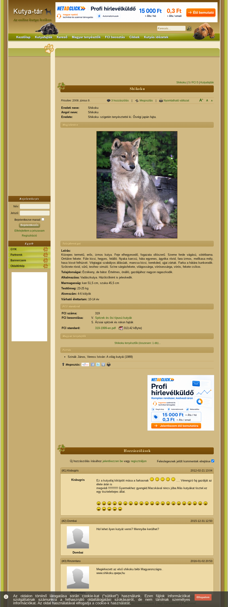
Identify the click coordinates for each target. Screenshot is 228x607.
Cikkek (134, 37)
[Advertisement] (29, 126)
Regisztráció (29, 235)
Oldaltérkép (17, 265)
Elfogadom (203, 597)
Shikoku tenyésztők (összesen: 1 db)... (137, 343)
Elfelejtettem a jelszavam (29, 230)
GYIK (13, 249)
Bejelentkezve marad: (27, 219)
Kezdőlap (23, 37)
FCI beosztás (115, 37)
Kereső (62, 37)
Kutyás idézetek (156, 37)
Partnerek (16, 254)
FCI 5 (195, 82)
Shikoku (181, 82)
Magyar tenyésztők (86, 37)
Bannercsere (18, 260)
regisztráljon (139, 461)
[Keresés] (189, 28)
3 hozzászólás (120, 100)
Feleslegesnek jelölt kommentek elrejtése (184, 461)
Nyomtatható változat (176, 100)
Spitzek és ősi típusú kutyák (113, 317)
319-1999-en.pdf (105, 328)
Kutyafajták (43, 37)
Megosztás (146, 100)
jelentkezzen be (113, 461)
